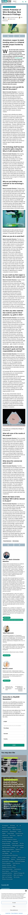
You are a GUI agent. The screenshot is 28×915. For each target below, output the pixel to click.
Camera (19, 831)
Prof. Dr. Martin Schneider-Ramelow (11, 17)
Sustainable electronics (7, 873)
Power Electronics (7, 541)
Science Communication (7, 869)
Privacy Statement (14, 913)
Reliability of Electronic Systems (9, 867)
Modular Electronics (21, 859)
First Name (6, 728)
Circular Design (10, 833)
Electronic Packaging (6, 841)
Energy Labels (15, 843)
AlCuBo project (19, 57)
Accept (14, 902)
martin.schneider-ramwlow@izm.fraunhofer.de (13, 619)
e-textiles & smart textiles (7, 837)
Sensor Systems (5, 871)
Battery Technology (17, 829)
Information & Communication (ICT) (10, 779)
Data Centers (12, 835)
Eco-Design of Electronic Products (9, 839)
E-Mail (5, 721)
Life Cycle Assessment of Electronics (10, 855)
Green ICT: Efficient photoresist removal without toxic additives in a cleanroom (13, 784)
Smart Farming (14, 871)
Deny (14, 906)
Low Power (13, 857)
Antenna (4, 827)
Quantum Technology (6, 865)
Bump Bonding (13, 831)
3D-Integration (5, 825)
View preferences (14, 910)
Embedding (15, 841)
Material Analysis (5, 859)
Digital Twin (19, 835)
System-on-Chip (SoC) (7, 875)
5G (17, 825)
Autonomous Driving (6, 829)
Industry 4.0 (18, 849)
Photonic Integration (6, 863)
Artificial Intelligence (11, 827)
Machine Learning (21, 857)
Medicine (13, 859)
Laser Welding (5, 853)
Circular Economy (19, 833)
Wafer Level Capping (18, 875)
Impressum (21, 913)
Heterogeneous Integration (18, 845)
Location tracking (5, 857)
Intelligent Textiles (6, 851)
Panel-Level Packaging (20, 861)
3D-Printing (12, 825)
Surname (6, 733)
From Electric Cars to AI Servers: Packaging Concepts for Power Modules (13, 806)
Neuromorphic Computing (7, 861)
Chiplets (4, 833)
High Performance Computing (8, 847)
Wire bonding (15, 541)
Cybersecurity (5, 835)
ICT (17, 847)
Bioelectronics (5, 831)
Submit (14, 745)
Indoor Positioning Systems (8, 849)
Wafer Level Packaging (7, 877)
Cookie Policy (8, 913)
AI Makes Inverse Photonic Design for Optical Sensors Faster (12, 762)
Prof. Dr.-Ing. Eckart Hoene (10, 814)
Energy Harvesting (6, 843)
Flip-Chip (22, 843)
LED (11, 853)
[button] (26, 890)
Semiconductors (17, 869)
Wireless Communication (7, 879)
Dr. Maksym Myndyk (9, 791)
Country (5, 739)
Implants (22, 847)
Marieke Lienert (12, 19)
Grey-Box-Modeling (6, 845)
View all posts (7, 617)
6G (20, 825)
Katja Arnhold (17, 791)
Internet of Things (15, 851)
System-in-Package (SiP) (19, 873)
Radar (14, 865)
